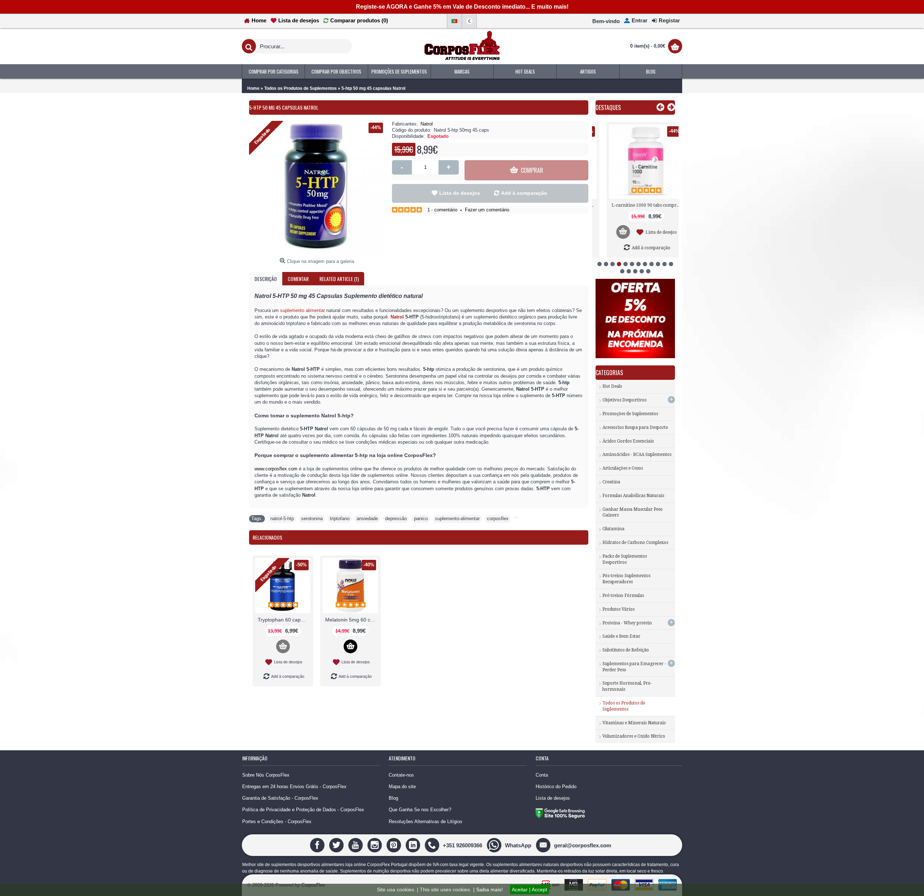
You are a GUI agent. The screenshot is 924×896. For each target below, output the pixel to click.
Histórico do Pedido (556, 786)
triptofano (339, 518)
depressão (396, 518)
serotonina (312, 518)
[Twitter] (337, 845)
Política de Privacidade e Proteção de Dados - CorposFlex (303, 809)
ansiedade (367, 518)
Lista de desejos (459, 193)
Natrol (426, 124)
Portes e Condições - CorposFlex (276, 821)
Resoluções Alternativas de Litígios (425, 821)
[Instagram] (375, 845)
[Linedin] (414, 845)
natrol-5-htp (282, 518)
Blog (393, 798)
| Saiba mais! (488, 889)
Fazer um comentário (487, 209)
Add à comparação (524, 193)
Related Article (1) (339, 278)
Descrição (265, 278)
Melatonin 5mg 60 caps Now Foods (351, 620)
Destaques (608, 107)
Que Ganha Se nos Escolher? (420, 809)
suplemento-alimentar (457, 518)
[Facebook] (318, 845)
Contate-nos (401, 775)
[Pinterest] (395, 845)
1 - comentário (442, 209)
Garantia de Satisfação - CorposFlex (280, 798)
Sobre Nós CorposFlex (265, 775)
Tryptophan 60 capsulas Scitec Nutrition (284, 620)
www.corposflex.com (275, 468)
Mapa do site (402, 786)
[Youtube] (356, 845)
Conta (542, 775)
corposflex (498, 518)
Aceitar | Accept (529, 889)
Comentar (298, 278)
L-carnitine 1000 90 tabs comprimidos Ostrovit (636, 205)
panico (421, 518)
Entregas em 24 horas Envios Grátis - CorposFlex (294, 786)
